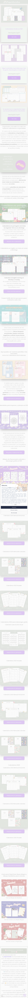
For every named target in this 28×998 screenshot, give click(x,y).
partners (10, 487)
